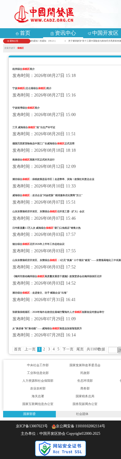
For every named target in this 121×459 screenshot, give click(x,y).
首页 (17, 349)
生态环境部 (85, 380)
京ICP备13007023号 (33, 426)
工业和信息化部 (38, 373)
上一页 (30, 349)
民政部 (85, 373)
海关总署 (38, 396)
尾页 (80, 349)
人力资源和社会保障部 (37, 380)
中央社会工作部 (38, 365)
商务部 (85, 388)
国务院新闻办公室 (85, 404)
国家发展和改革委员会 (85, 365)
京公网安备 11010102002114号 (80, 426)
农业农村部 (38, 388)
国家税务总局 (85, 396)
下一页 (68, 349)
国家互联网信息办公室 (37, 404)
